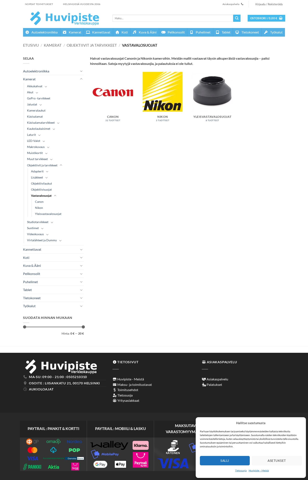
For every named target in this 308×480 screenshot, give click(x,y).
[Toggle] (81, 70)
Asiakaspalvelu (217, 379)
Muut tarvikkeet (37, 159)
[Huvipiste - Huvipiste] (64, 18)
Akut (30, 92)
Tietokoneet (250, 32)
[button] (266, 18)
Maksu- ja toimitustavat (134, 384)
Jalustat (32, 104)
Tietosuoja (241, 470)
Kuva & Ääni (147, 32)
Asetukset (277, 460)
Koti (124, 32)
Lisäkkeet (37, 177)
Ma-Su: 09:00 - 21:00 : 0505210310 (58, 377)
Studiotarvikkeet (37, 222)
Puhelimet (203, 32)
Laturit (31, 134)
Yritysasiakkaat (128, 400)
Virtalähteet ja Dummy (42, 240)
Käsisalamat (35, 116)
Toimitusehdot (127, 390)
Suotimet (33, 228)
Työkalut (276, 32)
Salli (224, 460)
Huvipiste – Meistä (259, 470)
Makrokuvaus (36, 147)
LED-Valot (33, 140)
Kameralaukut (36, 110)
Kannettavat (101, 32)
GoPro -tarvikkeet (38, 98)
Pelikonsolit (176, 32)
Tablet (225, 32)
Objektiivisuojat (41, 189)
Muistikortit (35, 153)
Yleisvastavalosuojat (48, 214)
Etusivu (31, 45)
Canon (39, 201)
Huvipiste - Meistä (130, 379)
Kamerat (74, 32)
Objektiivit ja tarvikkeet (92, 45)
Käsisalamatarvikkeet (41, 122)
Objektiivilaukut (41, 183)
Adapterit (37, 171)
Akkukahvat (34, 86)
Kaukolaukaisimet (38, 128)
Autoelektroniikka (44, 32)
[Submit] (236, 18)
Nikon (39, 207)
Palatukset (214, 384)
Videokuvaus (35, 234)
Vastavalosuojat (41, 195)
